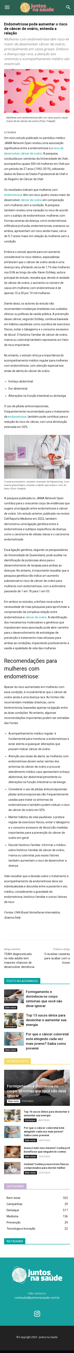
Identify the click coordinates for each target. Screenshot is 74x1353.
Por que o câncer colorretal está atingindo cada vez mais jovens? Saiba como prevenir (44, 1131)
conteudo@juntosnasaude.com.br (37, 1298)
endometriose (13, 195)
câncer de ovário (31, 200)
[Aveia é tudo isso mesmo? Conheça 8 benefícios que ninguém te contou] (12, 1152)
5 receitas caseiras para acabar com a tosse (57, 958)
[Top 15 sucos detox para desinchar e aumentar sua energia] (14, 1020)
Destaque (10, 1026)
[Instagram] (37, 1314)
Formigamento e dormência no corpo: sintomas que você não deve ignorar (36, 1091)
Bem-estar (10, 1007)
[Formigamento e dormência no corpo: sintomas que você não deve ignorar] (14, 996)
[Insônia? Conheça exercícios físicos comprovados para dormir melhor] (12, 1168)
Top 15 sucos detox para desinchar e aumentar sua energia (46, 1020)
